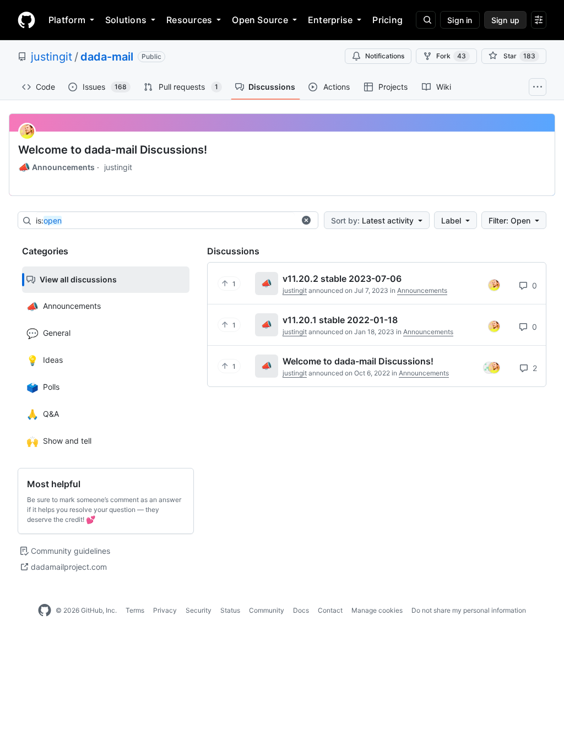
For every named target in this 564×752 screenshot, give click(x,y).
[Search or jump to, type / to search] (426, 20)
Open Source (260, 19)
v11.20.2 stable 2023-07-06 (342, 278)
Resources (189, 19)
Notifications (384, 56)
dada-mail (106, 56)
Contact (330, 610)
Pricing (387, 19)
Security (199, 610)
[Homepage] (26, 20)
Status (230, 610)
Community (266, 610)
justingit (51, 56)
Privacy (165, 610)
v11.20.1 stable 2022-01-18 (340, 319)
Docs (301, 610)
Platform (66, 19)
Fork (451, 56)
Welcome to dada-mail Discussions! (112, 149)
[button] (306, 220)
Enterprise (330, 19)
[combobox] (165, 221)
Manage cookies (377, 610)
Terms (135, 610)
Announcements (56, 167)
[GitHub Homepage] (44, 610)
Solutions (126, 19)
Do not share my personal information (468, 610)
